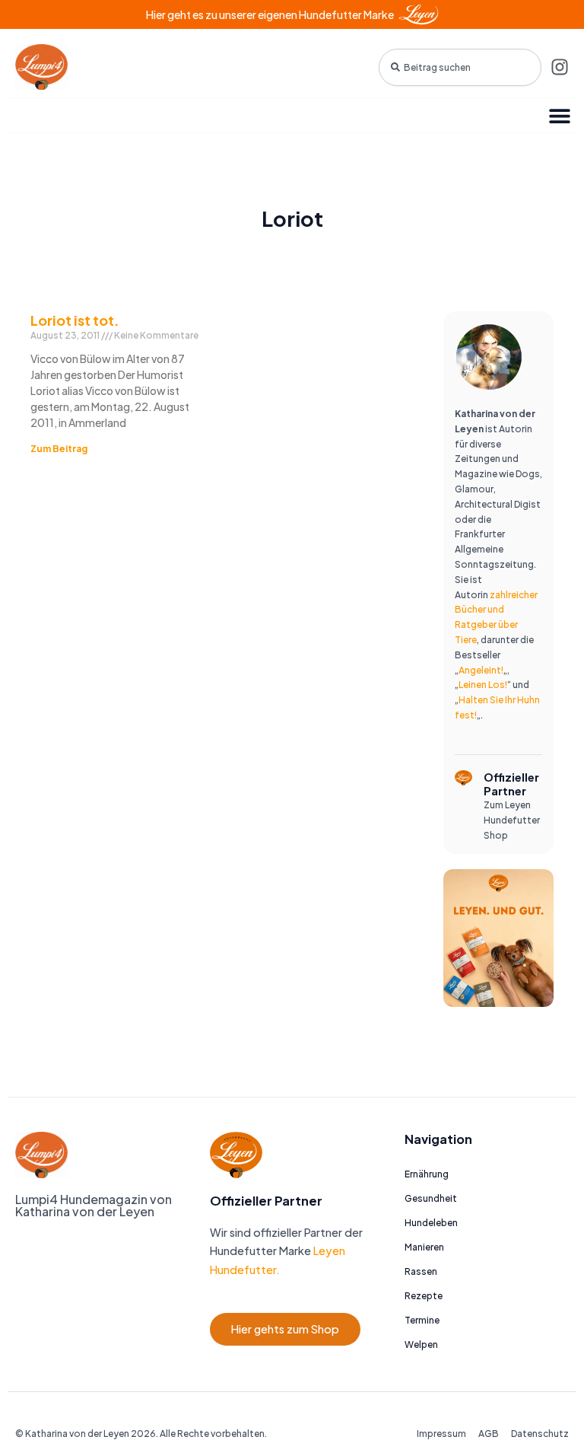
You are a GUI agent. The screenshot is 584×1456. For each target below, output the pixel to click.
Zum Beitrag (58, 448)
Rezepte (424, 1295)
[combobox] (460, 67)
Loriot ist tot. (74, 320)
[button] (559, 115)
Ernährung (427, 1174)
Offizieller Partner (511, 784)
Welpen (421, 1344)
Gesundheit (431, 1198)
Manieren (424, 1247)
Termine (422, 1320)
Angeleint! (481, 670)
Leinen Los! (483, 684)
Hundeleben (431, 1222)
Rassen (421, 1271)
